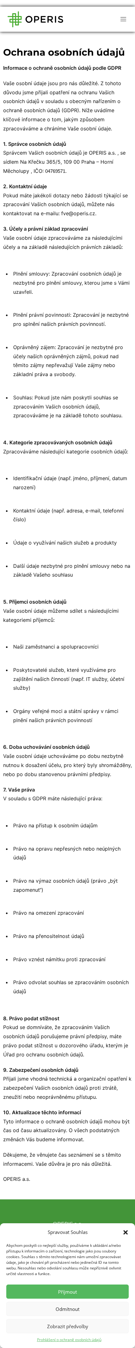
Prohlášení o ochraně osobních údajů (69, 1339)
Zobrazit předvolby (67, 1326)
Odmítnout (67, 1309)
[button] (125, 1232)
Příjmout (67, 1292)
